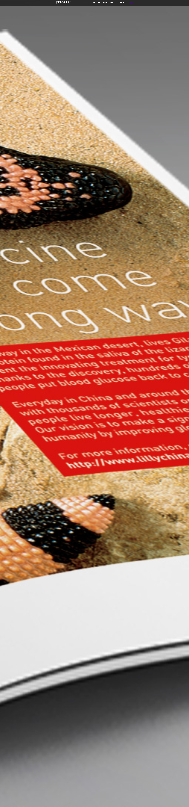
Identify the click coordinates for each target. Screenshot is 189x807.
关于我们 (112, 2)
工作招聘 (119, 2)
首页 (94, 2)
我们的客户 (106, 2)
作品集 (98, 2)
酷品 (124, 2)
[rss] (127, 2)
